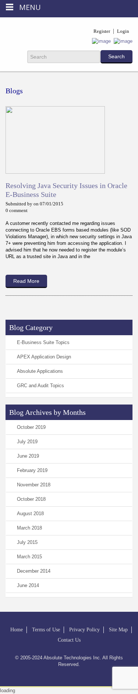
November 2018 (33, 484)
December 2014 (33, 571)
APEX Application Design (44, 357)
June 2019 (28, 456)
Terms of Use (46, 629)
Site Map (118, 629)
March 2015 (29, 556)
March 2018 (29, 528)
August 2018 (30, 513)
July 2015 (27, 542)
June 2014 (28, 585)
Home (16, 629)
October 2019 (31, 427)
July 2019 (27, 441)
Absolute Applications (40, 371)
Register (101, 31)
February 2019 (32, 470)
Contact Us (69, 640)
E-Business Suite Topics (43, 342)
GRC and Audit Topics (40, 385)
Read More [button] (26, 281)
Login (123, 31)
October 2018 (31, 499)
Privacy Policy (84, 629)
